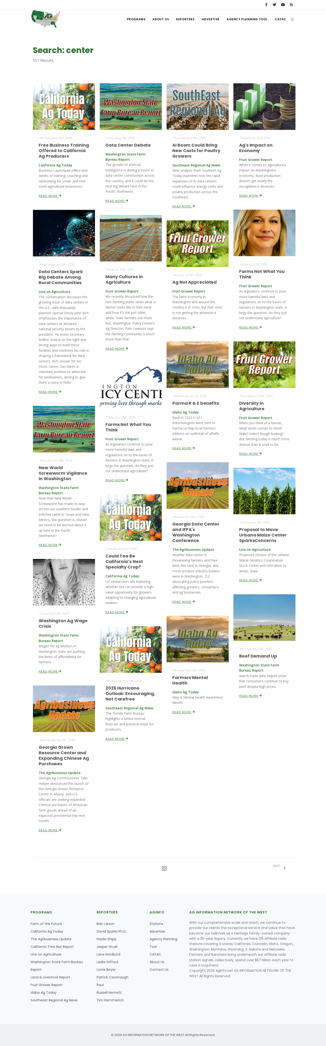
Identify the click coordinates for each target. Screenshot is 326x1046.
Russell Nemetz (109, 992)
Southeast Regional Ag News (54, 1000)
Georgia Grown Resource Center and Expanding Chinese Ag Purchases (64, 755)
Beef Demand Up (258, 656)
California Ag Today (47, 931)
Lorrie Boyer (106, 969)
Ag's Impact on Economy (256, 148)
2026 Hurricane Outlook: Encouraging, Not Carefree (130, 693)
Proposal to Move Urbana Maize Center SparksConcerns (263, 534)
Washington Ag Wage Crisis (63, 623)
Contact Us (159, 969)
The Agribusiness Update (51, 939)
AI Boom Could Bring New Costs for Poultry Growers (196, 150)
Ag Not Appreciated (194, 282)
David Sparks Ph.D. (111, 931)
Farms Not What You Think (262, 274)
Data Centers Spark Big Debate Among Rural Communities (61, 277)
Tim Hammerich (110, 1000)
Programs (136, 19)
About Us (160, 19)
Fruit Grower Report (47, 984)
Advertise (211, 19)
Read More (49, 196)
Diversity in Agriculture (251, 406)
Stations (156, 923)
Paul (100, 984)
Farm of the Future (46, 923)
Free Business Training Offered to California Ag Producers (64, 150)
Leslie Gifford (107, 962)
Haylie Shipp (106, 939)
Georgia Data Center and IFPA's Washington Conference (195, 532)
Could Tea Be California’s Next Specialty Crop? (124, 561)
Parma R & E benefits (195, 403)
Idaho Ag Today (44, 992)
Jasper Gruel (107, 946)
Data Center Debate (128, 145)
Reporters (185, 19)
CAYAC (280, 19)
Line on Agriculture (46, 954)
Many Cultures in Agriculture (124, 279)
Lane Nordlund (108, 954)
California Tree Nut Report (52, 946)
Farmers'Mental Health (190, 680)
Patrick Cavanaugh (112, 977)
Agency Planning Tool (247, 19)
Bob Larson (106, 923)
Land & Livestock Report (50, 977)
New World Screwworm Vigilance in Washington (63, 473)
